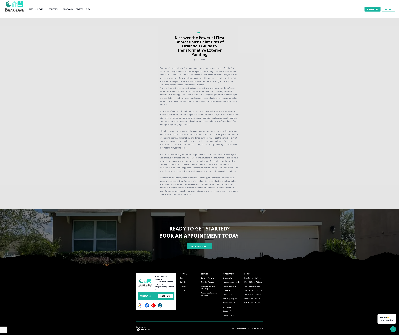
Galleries (183, 282)
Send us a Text (372, 9)
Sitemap (183, 290)
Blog (88, 9)
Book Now (165, 296)
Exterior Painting (207, 282)
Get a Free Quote (199, 246)
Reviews (79, 9)
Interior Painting (207, 278)
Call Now (388, 9)
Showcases (68, 9)
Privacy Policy (257, 328)
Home (30, 9)
